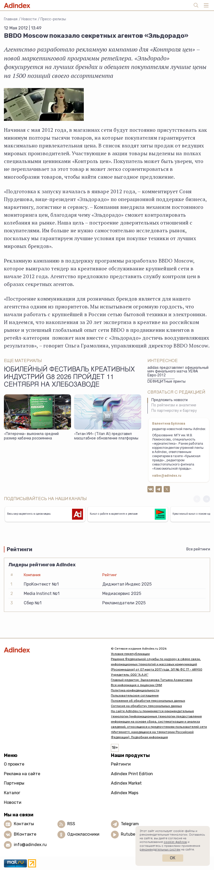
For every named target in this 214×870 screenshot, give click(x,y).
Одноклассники (83, 834)
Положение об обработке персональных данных (148, 701)
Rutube (128, 834)
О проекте (14, 764)
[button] (206, 498)
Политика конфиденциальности (135, 690)
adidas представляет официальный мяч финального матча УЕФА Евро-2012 (178, 371)
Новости (29, 19)
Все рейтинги (198, 549)
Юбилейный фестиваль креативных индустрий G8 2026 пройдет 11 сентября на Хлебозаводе (69, 378)
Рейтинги (121, 764)
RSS (71, 823)
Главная (10, 19)
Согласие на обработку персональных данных (146, 706)
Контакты (24, 823)
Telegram (130, 823)
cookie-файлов (175, 842)
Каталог (12, 792)
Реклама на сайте (22, 773)
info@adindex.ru (30, 844)
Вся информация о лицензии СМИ (136, 685)
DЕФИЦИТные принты (166, 382)
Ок (172, 857)
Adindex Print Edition (132, 773)
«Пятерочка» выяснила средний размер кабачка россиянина (31, 436)
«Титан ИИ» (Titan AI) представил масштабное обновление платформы (106, 436)
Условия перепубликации (130, 654)
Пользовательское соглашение (135, 695)
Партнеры (14, 783)
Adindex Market (126, 783)
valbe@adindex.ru (166, 475)
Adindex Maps (124, 792)
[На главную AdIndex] (53, 649)
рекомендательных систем (160, 849)
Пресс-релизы (53, 19)
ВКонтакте (25, 834)
